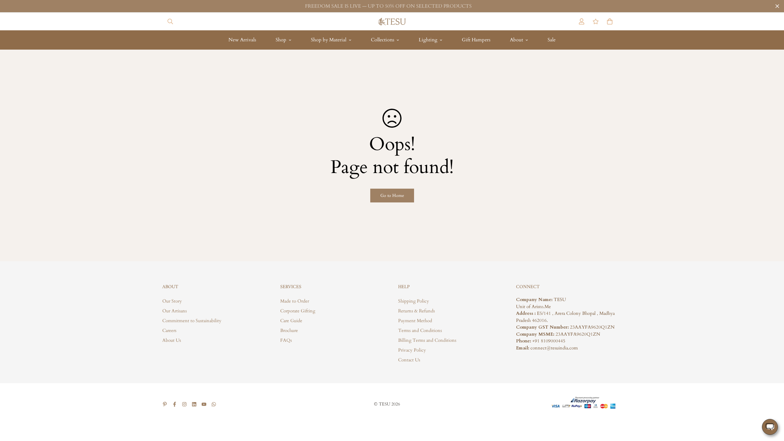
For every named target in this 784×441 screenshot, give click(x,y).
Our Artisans (174, 311)
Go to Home (392, 195)
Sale (552, 39)
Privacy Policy (412, 350)
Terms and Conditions (420, 330)
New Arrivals (242, 39)
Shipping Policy (413, 301)
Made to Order (294, 301)
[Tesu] (392, 21)
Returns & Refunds (416, 311)
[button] (608, 21)
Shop (281, 39)
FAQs (286, 340)
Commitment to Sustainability (191, 321)
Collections (382, 39)
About (516, 39)
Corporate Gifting (297, 311)
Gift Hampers (476, 39)
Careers (169, 330)
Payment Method (415, 321)
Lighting (428, 39)
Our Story (172, 301)
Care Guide (291, 321)
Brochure (289, 330)
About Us (171, 340)
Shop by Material (328, 39)
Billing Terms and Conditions (427, 340)
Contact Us (409, 360)
